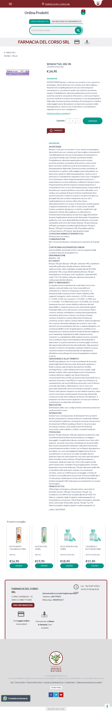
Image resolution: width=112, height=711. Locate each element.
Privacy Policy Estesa (34, 682)
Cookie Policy (70, 682)
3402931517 (58, 600)
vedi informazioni (23, 605)
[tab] (66, 21)
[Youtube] (61, 694)
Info (12, 682)
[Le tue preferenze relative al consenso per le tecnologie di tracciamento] (107, 706)
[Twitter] (56, 694)
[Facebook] (51, 694)
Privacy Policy (20, 682)
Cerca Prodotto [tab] (40, 21)
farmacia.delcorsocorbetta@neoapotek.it (59, 593)
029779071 (56, 596)
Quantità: (61, 120)
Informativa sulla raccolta (56, 709)
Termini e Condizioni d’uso (54, 682)
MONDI (7, 56)
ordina (92, 121)
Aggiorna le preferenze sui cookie (89, 682)
